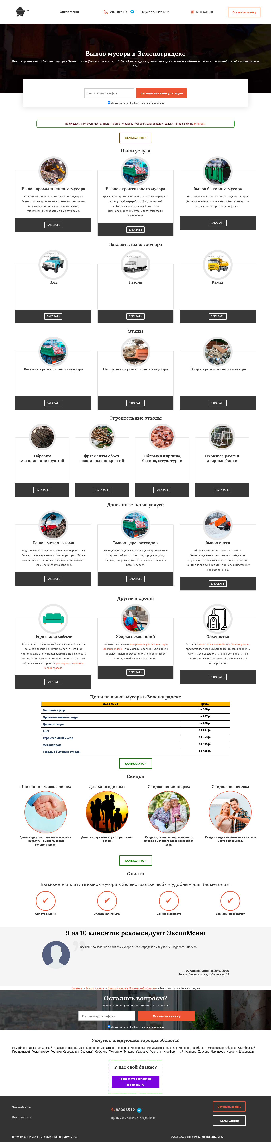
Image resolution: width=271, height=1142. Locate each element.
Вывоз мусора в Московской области (132, 988)
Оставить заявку (244, 12)
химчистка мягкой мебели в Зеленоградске (222, 644)
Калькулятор (204, 12)
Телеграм (199, 123)
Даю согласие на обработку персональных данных (137, 102)
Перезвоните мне (155, 12)
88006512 (117, 12)
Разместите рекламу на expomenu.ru (135, 1081)
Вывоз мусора (95, 988)
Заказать (53, 224)
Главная (76, 988)
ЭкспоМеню (21, 1107)
